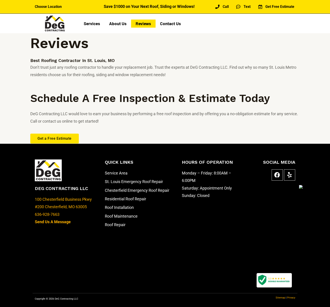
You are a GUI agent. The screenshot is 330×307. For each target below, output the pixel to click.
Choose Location (48, 6)
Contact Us (170, 23)
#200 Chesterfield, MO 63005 (61, 206)
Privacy (291, 297)
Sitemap (281, 297)
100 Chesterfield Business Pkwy (63, 199)
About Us (118, 23)
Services (92, 23)
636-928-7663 (47, 214)
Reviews (143, 23)
